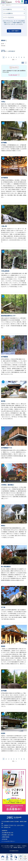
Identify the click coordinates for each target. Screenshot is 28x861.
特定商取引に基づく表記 (7, 834)
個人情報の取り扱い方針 (7, 832)
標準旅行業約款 (5, 837)
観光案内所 (4, 830)
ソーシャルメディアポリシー (8, 841)
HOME (3, 5)
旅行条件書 (4, 839)
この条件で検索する (15, 30)
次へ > (14, 59)
